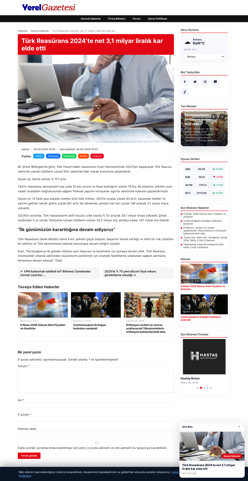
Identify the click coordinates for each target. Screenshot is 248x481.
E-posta (24, 414)
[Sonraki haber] (222, 117)
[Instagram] (205, 82)
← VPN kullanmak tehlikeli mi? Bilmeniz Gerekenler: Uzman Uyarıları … (55, 273)
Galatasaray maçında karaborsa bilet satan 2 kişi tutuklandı (203, 246)
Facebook (53, 156)
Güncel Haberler (91, 18)
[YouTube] (215, 82)
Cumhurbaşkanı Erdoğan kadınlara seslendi (202, 222)
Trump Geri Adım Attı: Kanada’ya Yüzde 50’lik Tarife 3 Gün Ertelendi (205, 239)
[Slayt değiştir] (198, 388)
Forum (137, 18)
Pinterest (97, 156)
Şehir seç (190, 49)
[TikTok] (185, 92)
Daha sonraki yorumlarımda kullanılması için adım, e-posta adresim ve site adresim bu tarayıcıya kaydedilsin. (92, 448)
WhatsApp (69, 156)
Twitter (38, 156)
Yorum (23, 366)
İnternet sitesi (27, 429)
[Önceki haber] (214, 117)
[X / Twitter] (195, 82)
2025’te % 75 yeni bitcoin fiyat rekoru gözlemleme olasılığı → (130, 273)
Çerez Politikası (157, 18)
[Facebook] (185, 82)
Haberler (23, 30)
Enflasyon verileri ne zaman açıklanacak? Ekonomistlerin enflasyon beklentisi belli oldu (205, 230)
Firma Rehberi (116, 18)
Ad (21, 400)
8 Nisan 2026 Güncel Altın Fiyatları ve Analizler (204, 215)
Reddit (83, 156)
